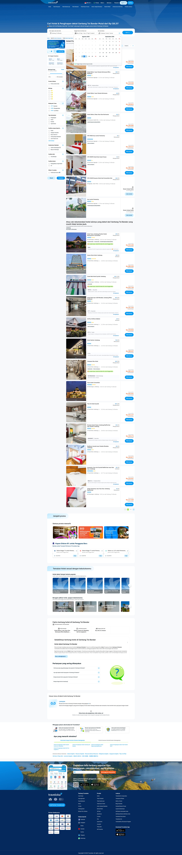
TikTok (81, 825)
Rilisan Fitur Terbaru (82, 811)
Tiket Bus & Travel (101, 803)
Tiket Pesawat (100, 798)
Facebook (82, 819)
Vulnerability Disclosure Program (123, 821)
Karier (79, 803)
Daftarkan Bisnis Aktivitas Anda (123, 814)
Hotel (98, 796)
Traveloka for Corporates (121, 796)
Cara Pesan (80, 796)
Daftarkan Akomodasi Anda (122, 811)
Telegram (82, 835)
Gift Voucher (100, 829)
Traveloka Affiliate (120, 798)
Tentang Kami (81, 808)
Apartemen (99, 821)
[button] (123, 3)
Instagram (82, 822)
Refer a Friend (119, 801)
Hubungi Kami (81, 798)
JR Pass (99, 811)
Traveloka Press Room (121, 816)
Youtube (82, 829)
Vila (98, 819)
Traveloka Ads (119, 819)
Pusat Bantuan (81, 801)
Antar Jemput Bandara (102, 806)
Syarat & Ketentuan (120, 808)
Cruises (98, 816)
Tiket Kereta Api (100, 801)
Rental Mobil (100, 808)
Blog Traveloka (119, 803)
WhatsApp (82, 838)
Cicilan (79, 806)
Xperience (99, 814)
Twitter (82, 832)
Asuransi (99, 824)
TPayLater (99, 826)
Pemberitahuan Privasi (121, 806)
